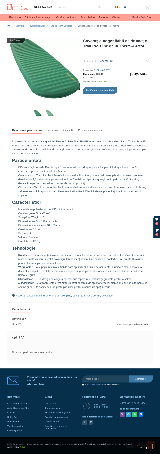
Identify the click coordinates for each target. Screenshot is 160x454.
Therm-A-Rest (102, 70)
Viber (122, 414)
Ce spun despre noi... (18, 403)
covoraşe (107, 295)
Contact (11, 412)
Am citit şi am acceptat (102, 384)
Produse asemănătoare (91, 130)
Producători (13, 421)
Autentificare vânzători (18, 408)
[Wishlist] (148, 61)
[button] (157, 232)
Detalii (22, 447)
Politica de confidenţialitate (58, 412)
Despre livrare (52, 421)
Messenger (141, 414)
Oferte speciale (14, 430)
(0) (111, 60)
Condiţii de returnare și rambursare (56, 427)
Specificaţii (52, 130)
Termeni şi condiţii (111, 384)
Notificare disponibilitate (100, 90)
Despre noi (50, 403)
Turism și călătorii (37, 26)
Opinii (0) (68, 130)
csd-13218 (79, 295)
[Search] (99, 7)
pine (68, 295)
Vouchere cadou (15, 426)
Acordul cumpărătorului (56, 417)
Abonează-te (140, 379)
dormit (96, 295)
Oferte (116, 17)
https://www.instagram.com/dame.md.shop (91, 422)
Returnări (12, 417)
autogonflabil (34, 295)
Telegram (128, 414)
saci (88, 295)
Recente (103, 17)
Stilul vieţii (20, 26)
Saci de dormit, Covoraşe (61, 26)
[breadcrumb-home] (8, 26)
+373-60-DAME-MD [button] (132, 403)
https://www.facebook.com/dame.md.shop (84, 422)
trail (57, 295)
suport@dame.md (129, 409)
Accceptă (144, 447)
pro (63, 295)
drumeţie (48, 295)
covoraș (20, 295)
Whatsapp (134, 414)
